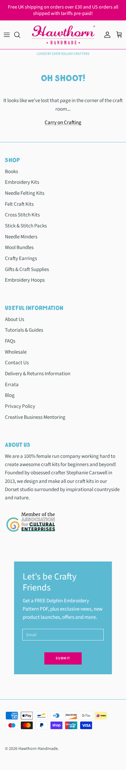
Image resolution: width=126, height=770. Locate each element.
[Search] (20, 34)
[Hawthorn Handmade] (63, 34)
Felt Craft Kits (19, 204)
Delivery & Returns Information (37, 373)
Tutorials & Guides (24, 330)
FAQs (10, 341)
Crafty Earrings (21, 258)
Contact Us (17, 362)
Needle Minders (21, 237)
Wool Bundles (19, 247)
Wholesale (16, 352)
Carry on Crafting (63, 122)
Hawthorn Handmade (38, 749)
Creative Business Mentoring (35, 417)
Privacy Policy (20, 406)
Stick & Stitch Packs (26, 226)
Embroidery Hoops (25, 280)
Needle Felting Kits (24, 193)
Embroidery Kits (22, 182)
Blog (10, 395)
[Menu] (6, 34)
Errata (12, 384)
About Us (14, 319)
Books (11, 171)
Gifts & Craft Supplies (27, 269)
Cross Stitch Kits (22, 215)
